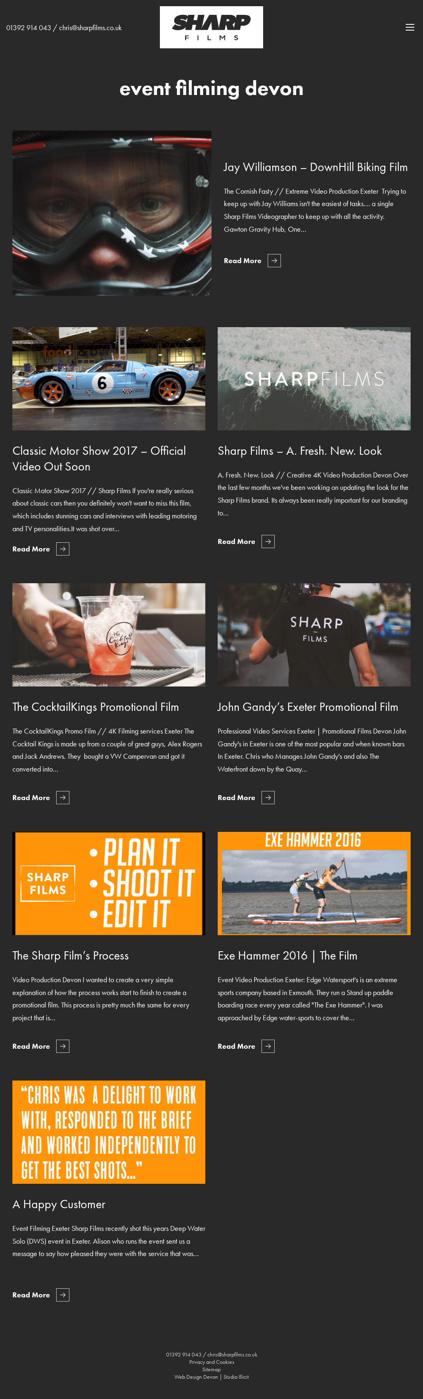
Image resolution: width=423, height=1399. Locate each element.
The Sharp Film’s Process (70, 955)
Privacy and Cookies (211, 1362)
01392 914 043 (28, 27)
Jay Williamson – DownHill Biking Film (316, 167)
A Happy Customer (58, 1204)
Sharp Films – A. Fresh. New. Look (300, 450)
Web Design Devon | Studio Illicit (211, 1376)
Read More (242, 260)
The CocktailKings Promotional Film (95, 707)
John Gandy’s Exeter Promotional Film (308, 707)
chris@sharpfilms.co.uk (90, 27)
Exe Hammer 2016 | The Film (288, 955)
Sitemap (211, 1369)
